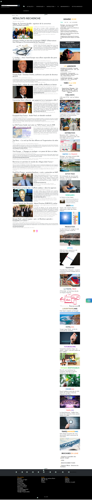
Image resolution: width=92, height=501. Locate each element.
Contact (67, 478)
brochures (21, 158)
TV (58, 6)
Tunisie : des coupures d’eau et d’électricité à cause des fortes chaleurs (68, 209)
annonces (70, 66)
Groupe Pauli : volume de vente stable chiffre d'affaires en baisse (35, 84)
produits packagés (41, 200)
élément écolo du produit (44, 158)
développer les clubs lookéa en (50, 167)
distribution (46, 213)
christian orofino (41, 34)
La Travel (70, 289)
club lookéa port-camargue (25, 167)
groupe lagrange (16, 168)
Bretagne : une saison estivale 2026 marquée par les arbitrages (69, 26)
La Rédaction (36, 26)
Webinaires (69, 195)
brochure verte (16, 158)
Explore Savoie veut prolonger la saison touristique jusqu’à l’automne (69, 31)
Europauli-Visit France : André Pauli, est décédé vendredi (32, 115)
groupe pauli (24, 82)
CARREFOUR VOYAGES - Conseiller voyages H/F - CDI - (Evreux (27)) (69, 79)
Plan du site (44, 479)
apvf (14, 82)
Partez (70, 154)
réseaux (47, 200)
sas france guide (37, 134)
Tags (17, 15)
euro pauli (22, 149)
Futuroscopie (70, 347)
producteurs (40, 215)
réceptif (52, 184)
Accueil (13, 15)
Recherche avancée (5, 7)
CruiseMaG (20, 481)
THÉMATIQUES (40, 6)
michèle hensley (54, 214)
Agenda (67, 481)
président (35, 215)
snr (41, 134)
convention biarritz (45, 112)
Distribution (70, 133)
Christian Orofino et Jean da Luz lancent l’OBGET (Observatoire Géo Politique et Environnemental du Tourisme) (34, 41)
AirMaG (19, 478)
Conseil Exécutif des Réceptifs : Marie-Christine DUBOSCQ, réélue (35, 203)
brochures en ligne (27, 158)
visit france (41, 69)
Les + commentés (73, 22)
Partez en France (22, 487)
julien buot (53, 34)
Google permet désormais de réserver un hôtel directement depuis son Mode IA (69, 37)
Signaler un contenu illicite (48, 478)
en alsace (43, 121)
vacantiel (14, 170)
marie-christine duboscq (46, 214)
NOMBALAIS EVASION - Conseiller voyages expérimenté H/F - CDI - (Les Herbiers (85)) (69, 69)
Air (70, 248)
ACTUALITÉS (30, 6)
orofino (51, 68)
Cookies (43, 482)
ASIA (62, 460)
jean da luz (43, 50)
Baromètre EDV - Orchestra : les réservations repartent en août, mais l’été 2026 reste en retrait (69, 137)
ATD (34, 34)
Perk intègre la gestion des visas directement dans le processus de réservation (69, 435)
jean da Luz (48, 34)
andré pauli (15, 121)
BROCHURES (70, 453)
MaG (69, 309)
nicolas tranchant (37, 35)
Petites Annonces (77, 6)
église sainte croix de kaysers (34, 121)
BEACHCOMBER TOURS (68, 463)
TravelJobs (20, 488)
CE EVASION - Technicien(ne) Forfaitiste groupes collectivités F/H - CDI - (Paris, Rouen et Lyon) (69, 74)
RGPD (43, 481)
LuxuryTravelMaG (22, 485)
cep (41, 212)
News (62, 22)
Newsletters (51, 6)
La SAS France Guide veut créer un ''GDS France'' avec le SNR (34, 125)
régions (53, 215)
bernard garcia (37, 212)
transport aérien (43, 216)
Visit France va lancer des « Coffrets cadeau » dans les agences (34, 188)
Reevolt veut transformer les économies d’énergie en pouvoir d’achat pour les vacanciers (68, 372)
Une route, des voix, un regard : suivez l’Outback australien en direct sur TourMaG (70, 46)
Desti (70, 206)
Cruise (70, 389)
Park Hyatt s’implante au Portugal (69, 311)
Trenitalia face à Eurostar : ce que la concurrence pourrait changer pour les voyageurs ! (70, 271)
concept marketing (41, 198)
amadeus (14, 227)
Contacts (26, 10)
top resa (26, 149)
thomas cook (52, 93)
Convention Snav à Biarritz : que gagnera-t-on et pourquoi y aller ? (35, 100)
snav (54, 112)
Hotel (70, 327)
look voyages (30, 168)
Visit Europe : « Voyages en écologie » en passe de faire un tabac (35, 151)
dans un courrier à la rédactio (38, 167)
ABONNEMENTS (65, 6)
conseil (50, 212)
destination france (37, 184)
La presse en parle (70, 482)
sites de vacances (50, 168)
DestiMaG (20, 482)
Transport (70, 268)
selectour (51, 200)
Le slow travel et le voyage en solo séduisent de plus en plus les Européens (69, 230)
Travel (70, 410)
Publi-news (69, 95)
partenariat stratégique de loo (40, 168)
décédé (26, 121)
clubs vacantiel (50, 183)
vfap (38, 69)
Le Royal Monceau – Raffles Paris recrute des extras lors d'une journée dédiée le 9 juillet (70, 414)
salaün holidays (31, 82)
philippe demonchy (53, 133)
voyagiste (39, 185)
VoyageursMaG (21, 490)
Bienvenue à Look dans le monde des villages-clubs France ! (33, 162)
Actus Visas (70, 174)
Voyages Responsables (23, 491)
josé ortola (38, 214)
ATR (37, 34)
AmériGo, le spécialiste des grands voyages (68, 457)
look (26, 168)
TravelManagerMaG (22, 489)
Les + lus (66, 22)
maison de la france (45, 133)
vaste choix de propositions (27, 159)
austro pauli (36, 68)
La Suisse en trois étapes (67, 197)
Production (70, 227)
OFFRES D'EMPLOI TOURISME (65, 71)
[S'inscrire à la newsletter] (89, 301)
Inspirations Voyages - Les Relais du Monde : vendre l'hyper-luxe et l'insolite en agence (70, 90)
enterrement (47, 121)
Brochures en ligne (22, 479)
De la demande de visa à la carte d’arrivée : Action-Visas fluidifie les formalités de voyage (69, 178)
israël (48, 93)
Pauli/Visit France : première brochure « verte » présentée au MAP (35, 172)
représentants (36, 216)
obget (47, 50)
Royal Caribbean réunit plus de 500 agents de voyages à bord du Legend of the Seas (69, 393)
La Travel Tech (21, 484)
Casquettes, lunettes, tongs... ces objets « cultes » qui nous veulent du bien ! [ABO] (70, 350)
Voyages (69, 368)
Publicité (67, 479)
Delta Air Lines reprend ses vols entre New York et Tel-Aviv (69, 34)
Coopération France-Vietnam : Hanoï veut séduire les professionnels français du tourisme (70, 115)
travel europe (37, 82)
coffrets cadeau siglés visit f (46, 197)
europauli (45, 93)
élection (50, 213)
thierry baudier (45, 134)
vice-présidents (50, 216)
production (45, 215)
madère (47, 68)
